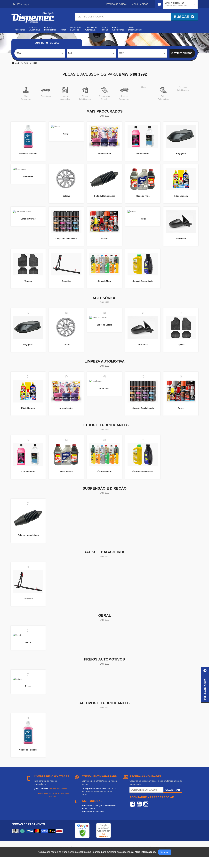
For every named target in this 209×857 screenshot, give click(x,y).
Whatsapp (23, 4)
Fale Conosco (88, 808)
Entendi (165, 852)
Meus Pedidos (139, 4)
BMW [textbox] (18, 53)
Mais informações (145, 851)
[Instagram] (146, 804)
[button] (205, 685)
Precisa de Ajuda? (116, 4)
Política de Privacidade (93, 811)
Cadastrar (172, 790)
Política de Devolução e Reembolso (98, 805)
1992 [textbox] (121, 53)
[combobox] (39, 53)
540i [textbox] (70, 53)
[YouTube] (139, 804)
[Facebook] (132, 804)
